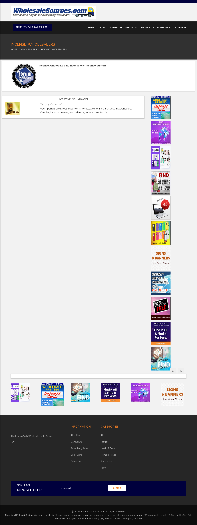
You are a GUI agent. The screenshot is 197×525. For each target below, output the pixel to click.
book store (76, 455)
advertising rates (111, 27)
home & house (108, 455)
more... (104, 468)
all (102, 435)
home (91, 27)
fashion (104, 442)
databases (180, 27)
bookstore (164, 27)
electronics (106, 461)
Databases (76, 461)
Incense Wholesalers (53, 49)
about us (131, 27)
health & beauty (109, 448)
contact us (147, 27)
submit (117, 488)
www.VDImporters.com (73, 99)
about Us (75, 435)
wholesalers (29, 49)
